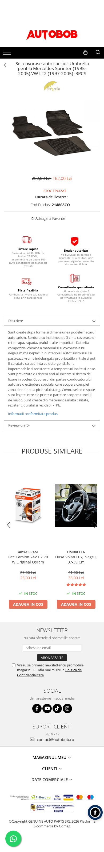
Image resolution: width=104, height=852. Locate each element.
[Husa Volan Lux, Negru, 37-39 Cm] (76, 505)
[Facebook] (37, 708)
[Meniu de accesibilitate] (95, 812)
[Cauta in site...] (98, 52)
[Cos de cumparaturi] (85, 52)
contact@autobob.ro (55, 739)
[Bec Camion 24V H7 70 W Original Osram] (28, 505)
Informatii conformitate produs (33, 413)
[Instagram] (67, 708)
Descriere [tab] (15, 320)
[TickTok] (57, 708)
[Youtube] (47, 708)
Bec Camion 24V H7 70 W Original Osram (28, 559)
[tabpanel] (52, 132)
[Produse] (7, 54)
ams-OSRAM (28, 552)
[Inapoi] (4, 65)
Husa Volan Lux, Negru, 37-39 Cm (76, 559)
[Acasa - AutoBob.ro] (52, 33)
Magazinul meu (50, 757)
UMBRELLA (76, 552)
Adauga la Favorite (49, 218)
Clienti (50, 768)
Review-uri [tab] (19, 425)
